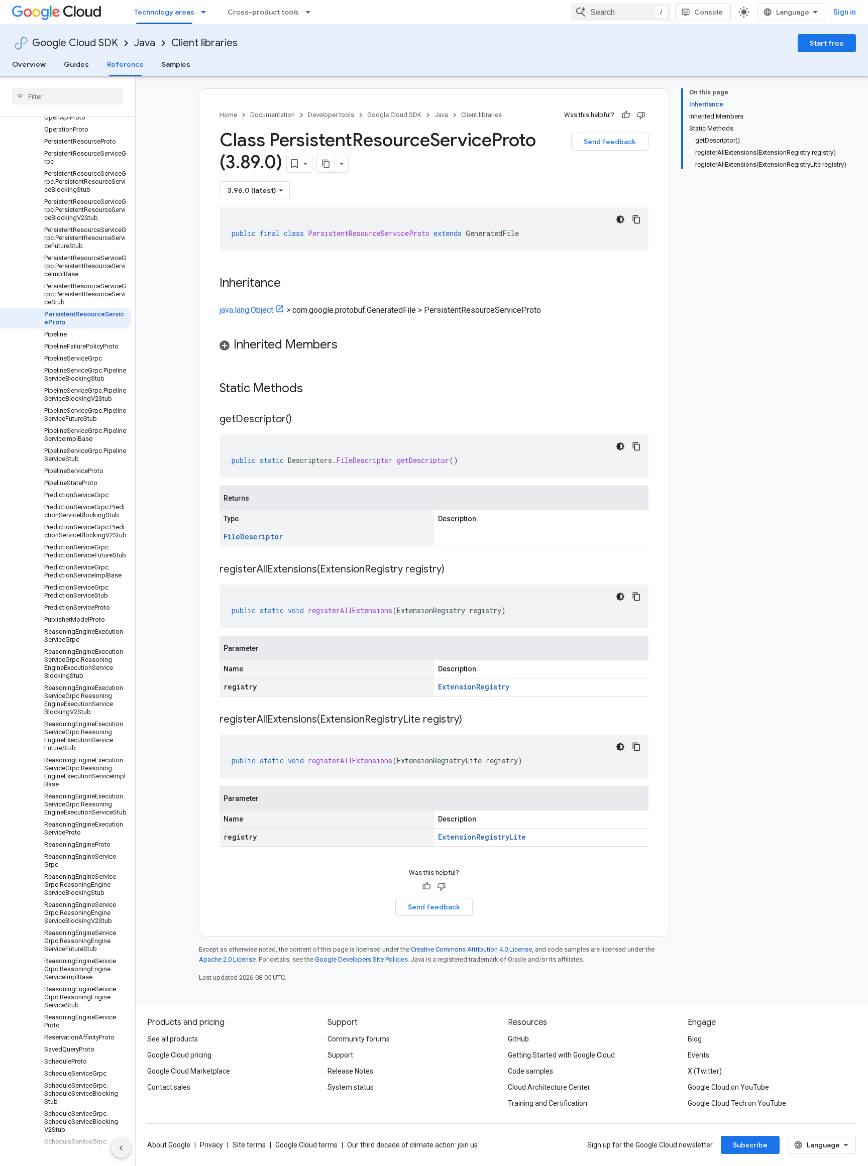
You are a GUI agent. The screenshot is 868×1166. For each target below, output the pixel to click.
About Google (168, 1145)
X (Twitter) (705, 1071)
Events (698, 1055)
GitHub (518, 1039)
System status (351, 1087)
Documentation (272, 115)
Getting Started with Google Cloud (561, 1055)
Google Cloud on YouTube (728, 1087)
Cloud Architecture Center (549, 1087)
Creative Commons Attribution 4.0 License (471, 949)
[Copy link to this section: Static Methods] (316, 389)
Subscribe (750, 1144)
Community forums (359, 1039)
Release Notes (350, 1071)
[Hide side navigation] (121, 1148)
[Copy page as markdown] (326, 163)
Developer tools (331, 115)
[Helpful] (625, 115)
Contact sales (168, 1087)
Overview (29, 64)
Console (708, 12)
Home (228, 115)
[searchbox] (67, 96)
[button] (434, 346)
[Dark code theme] (620, 219)
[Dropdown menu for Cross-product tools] (311, 12)
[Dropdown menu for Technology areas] (206, 12)
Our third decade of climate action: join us (412, 1145)
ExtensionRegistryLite (482, 837)
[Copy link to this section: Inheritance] (291, 284)
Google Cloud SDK (75, 43)
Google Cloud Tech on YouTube (737, 1103)
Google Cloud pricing (179, 1055)
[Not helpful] (640, 115)
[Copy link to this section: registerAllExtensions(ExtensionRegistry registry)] (455, 570)
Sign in (844, 12)
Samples (176, 64)
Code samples (530, 1071)
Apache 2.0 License (227, 959)
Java (144, 43)
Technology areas (164, 12)
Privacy (211, 1145)
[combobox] (621, 12)
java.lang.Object (246, 310)
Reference (125, 64)
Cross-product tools (263, 12)
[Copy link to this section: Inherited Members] (348, 345)
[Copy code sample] (636, 219)
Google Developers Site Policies (361, 959)
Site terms (249, 1145)
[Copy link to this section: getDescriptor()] (302, 420)
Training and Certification (547, 1103)
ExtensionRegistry (473, 686)
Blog (695, 1039)
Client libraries (204, 43)
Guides (76, 64)
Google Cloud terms (306, 1145)
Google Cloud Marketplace (188, 1071)
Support (340, 1055)
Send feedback (610, 141)
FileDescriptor (253, 536)
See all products (172, 1039)
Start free (827, 43)
